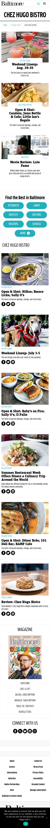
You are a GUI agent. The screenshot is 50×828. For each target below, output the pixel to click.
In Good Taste (16, 25)
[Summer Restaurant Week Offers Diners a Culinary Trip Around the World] (25, 450)
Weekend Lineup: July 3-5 (20, 353)
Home (5, 25)
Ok (25, 824)
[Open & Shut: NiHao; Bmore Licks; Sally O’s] (25, 269)
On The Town (25, 61)
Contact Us (38, 761)
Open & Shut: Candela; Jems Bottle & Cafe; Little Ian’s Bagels (25, 115)
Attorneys (13, 205)
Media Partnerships (11, 784)
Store (12, 790)
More (23, 233)
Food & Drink (6, 598)
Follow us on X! (20, 731)
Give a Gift (25, 689)
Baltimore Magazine (24, 3)
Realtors (13, 224)
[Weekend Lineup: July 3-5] (25, 331)
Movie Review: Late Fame (25, 163)
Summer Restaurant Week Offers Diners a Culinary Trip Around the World (23, 476)
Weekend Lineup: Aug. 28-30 (25, 66)
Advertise (12, 778)
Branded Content (38, 784)
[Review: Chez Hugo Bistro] (25, 580)
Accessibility (38, 778)
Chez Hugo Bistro (25, 105)
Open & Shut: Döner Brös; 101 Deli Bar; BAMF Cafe (24, 542)
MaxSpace (25, 157)
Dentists (13, 214)
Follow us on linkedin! (30, 731)
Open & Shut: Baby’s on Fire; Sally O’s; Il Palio (23, 412)
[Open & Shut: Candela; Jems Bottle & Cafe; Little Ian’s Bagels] (25, 94)
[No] (46, 817)
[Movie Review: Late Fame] (25, 146)
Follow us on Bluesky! (25, 731)
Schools (36, 224)
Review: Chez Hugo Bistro (20, 602)
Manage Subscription (25, 700)
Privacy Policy (38, 773)
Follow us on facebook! (15, 731)
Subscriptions (12, 773)
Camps (36, 205)
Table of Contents (25, 706)
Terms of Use (38, 767)
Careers (12, 767)
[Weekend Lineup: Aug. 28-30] (25, 46)
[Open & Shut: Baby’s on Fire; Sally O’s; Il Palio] (25, 389)
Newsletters (25, 712)
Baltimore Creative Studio (12, 796)
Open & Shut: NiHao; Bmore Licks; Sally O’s (22, 293)
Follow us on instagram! (34, 731)
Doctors (36, 214)
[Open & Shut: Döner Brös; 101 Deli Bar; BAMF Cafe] (25, 518)
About (12, 761)
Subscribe (25, 683)
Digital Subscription (25, 694)
